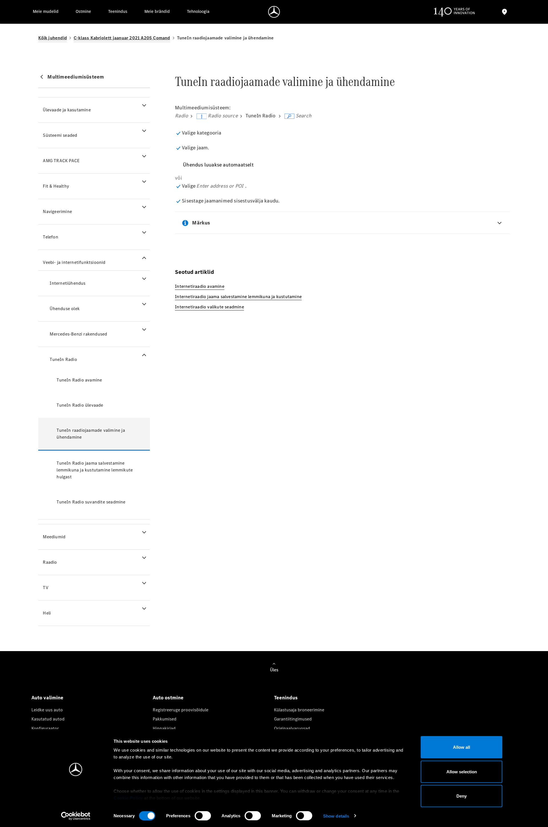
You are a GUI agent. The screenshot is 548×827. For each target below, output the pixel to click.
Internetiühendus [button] (67, 283)
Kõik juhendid (52, 38)
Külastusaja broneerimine (299, 710)
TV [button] (45, 588)
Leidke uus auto (47, 710)
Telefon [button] (50, 237)
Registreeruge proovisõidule (180, 710)
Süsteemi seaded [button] (60, 135)
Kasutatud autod (48, 719)
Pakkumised (164, 719)
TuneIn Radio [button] (63, 359)
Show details (336, 815)
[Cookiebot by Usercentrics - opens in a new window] (76, 816)
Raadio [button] (50, 562)
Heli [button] (47, 613)
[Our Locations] (504, 12)
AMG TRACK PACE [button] (61, 161)
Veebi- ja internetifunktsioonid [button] (74, 262)
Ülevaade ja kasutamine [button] (66, 110)
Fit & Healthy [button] (56, 186)
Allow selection (461, 771)
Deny (461, 796)
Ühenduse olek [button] (65, 309)
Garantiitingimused (293, 719)
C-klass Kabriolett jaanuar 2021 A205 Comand (122, 38)
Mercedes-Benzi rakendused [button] (78, 334)
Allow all (461, 747)
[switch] (203, 815)
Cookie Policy (128, 798)
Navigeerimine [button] (57, 211)
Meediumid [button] (54, 537)
